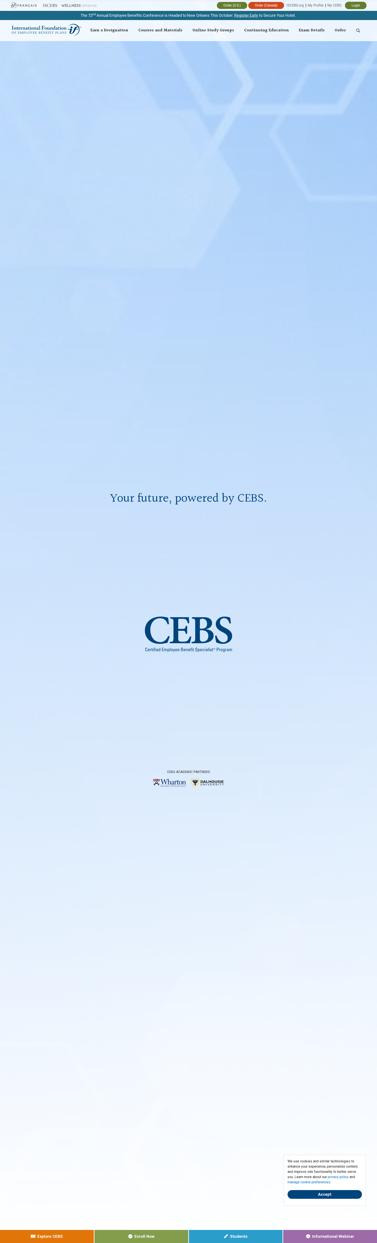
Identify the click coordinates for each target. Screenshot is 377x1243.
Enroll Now (144, 1236)
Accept (324, 1194)
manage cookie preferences (309, 1182)
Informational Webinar (333, 1236)
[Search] (358, 30)
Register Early (246, 15)
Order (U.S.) (232, 5)
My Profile (316, 5)
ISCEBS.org (295, 5)
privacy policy (338, 1177)
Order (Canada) (266, 5)
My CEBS (334, 5)
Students (238, 1236)
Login (355, 5)
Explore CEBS (50, 1236)
